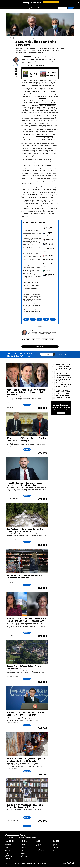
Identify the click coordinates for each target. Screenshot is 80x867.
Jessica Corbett (9, 539)
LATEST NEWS (10, 7)
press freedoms (13, 407)
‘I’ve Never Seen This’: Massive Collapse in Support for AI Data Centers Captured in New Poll (63, 376)
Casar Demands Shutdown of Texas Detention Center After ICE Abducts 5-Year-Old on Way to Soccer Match (63, 383)
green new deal (44, 339)
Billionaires (23, 855)
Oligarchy (23, 844)
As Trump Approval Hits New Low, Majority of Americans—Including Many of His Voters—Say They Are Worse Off (63, 390)
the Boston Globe (16, 65)
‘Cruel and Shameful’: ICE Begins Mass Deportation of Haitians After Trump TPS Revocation (26, 759)
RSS (54, 850)
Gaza (22, 850)
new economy (48, 181)
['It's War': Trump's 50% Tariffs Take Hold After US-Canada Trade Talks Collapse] (27, 423)
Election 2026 (24, 857)
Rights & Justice (9, 857)
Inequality (23, 847)
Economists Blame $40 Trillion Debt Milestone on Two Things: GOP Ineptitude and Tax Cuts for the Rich (63, 372)
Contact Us (39, 852)
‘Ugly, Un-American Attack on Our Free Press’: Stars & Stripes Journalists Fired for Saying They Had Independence (26, 392)
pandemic (52, 89)
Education (7, 850)
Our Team (38, 846)
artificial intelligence (14, 820)
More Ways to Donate (41, 850)
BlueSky (55, 844)
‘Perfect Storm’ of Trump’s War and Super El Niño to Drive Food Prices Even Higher (26, 576)
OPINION (14, 7)
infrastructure (42, 98)
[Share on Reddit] (16, 74)
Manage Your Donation (42, 849)
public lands (12, 544)
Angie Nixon (12, 635)
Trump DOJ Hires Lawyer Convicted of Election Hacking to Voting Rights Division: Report (24, 484)
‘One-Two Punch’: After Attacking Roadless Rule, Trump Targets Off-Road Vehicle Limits (25, 530)
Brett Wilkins (9, 493)
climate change (43, 91)
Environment (8, 852)
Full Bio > (30, 334)
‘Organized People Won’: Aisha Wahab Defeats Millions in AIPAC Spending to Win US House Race (63, 398)
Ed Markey (17, 63)
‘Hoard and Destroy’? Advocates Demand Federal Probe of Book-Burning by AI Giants (25, 805)
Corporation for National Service (47, 104)
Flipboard (55, 847)
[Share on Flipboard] (16, 71)
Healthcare (8, 853)
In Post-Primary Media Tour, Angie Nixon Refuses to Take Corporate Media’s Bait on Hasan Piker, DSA (26, 619)
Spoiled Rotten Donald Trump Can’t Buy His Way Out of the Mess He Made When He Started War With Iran (51, 74)
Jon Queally (9, 402)
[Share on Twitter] (16, 69)
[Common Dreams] (35, 7)
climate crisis (30, 62)
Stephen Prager (9, 722)
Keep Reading (27, 404)
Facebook (55, 846)
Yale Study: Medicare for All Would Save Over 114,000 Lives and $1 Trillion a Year (34, 74)
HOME (7, 11)
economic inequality (31, 91)
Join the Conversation (40, 346)
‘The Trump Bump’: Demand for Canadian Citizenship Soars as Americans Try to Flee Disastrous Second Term (63, 369)
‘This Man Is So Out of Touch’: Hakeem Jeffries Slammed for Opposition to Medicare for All (63, 394)
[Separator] (16, 76)
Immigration (24, 846)
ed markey (38, 339)
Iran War (23, 853)
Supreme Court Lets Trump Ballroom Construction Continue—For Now (26, 667)
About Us (38, 844)
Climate (7, 847)
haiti (11, 774)
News (8, 407)
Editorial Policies (40, 847)
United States (27, 56)
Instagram (55, 849)
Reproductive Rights (26, 852)
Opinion (10, 11)
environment (52, 339)
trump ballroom (13, 681)
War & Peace (8, 858)
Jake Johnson (9, 814)
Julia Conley (9, 630)
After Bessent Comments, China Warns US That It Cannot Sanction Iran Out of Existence (26, 713)
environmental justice (35, 194)
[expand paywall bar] (78, 2)
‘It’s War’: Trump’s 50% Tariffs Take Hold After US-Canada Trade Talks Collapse (26, 439)
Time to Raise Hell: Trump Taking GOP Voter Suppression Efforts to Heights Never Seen (63, 387)
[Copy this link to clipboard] (46, 408)
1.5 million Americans (34, 105)
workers (23, 342)
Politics (7, 855)
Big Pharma (24, 849)
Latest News (8, 844)
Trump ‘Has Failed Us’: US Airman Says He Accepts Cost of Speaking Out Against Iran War (63, 365)
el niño (11, 587)
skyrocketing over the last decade (35, 137)
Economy (7, 849)
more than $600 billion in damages (44, 136)
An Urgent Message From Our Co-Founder (34, 222)
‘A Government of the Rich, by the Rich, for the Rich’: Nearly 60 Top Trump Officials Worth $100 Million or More (63, 380)
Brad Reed (9, 582)
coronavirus (46, 89)
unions (33, 59)
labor (33, 339)
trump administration (14, 498)
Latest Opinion (8, 846)
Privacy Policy (43, 863)
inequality (15, 11)
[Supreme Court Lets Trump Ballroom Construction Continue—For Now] (27, 651)
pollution (53, 118)
